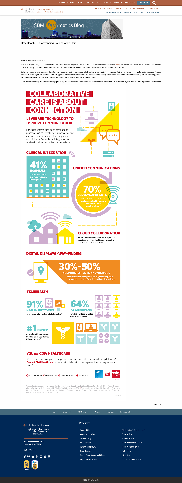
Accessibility (85, 430)
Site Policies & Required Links (133, 430)
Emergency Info (125, 412)
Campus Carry (85, 438)
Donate (54, 412)
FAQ (142, 12)
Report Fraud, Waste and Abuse (92, 455)
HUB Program (85, 442)
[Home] (42, 10)
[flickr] (41, 457)
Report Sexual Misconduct (90, 459)
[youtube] (33, 457)
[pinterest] (46, 457)
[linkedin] (37, 457)
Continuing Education (113, 12)
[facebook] (25, 457)
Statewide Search (129, 438)
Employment (67, 412)
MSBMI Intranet (154, 12)
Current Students (137, 8)
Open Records (85, 451)
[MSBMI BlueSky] (29, 457)
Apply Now (143, 3)
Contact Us (110, 412)
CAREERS (90, 2)
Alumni (97, 412)
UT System (126, 455)
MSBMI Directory (83, 412)
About (136, 12)
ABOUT (80, 2)
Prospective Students (104, 8)
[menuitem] (103, 8)
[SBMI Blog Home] (72, 29)
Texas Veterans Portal (130, 447)
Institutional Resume (88, 447)
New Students (121, 8)
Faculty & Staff (153, 8)
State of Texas (127, 434)
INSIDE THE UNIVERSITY (125, 2)
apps (118, 65)
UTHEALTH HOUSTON (66, 2)
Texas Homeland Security (132, 442)
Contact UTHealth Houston (132, 459)
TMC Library (126, 451)
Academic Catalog (87, 434)
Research (127, 12)
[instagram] (49, 457)
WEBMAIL (107, 2)
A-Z (98, 2)
